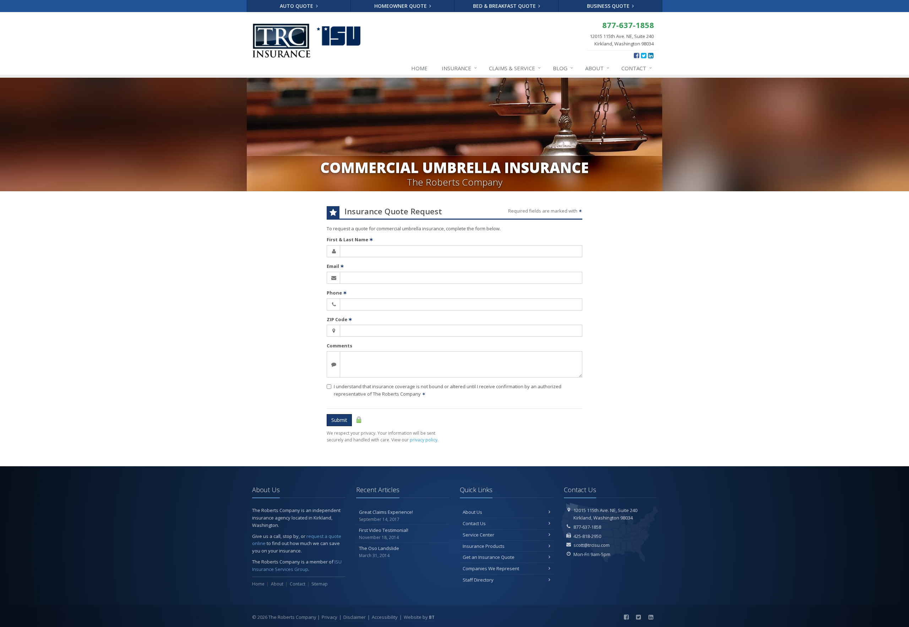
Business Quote (609, 5)
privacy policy (423, 440)
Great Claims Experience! (386, 515)
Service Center (478, 535)
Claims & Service (515, 68)
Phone (337, 293)
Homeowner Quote (401, 5)
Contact (636, 68)
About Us (472, 512)
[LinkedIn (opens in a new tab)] (650, 55)
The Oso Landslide (379, 552)
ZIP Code (339, 319)
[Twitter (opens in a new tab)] (643, 55)
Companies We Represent (491, 568)
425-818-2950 (587, 536)
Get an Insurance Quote (489, 557)
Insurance (459, 68)
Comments (339, 345)
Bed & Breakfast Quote (505, 5)
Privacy (329, 617)
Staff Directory (478, 580)
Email (335, 266)
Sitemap (319, 584)
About (597, 68)
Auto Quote (297, 5)
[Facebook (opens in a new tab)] (636, 55)
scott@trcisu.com (591, 545)
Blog (563, 68)
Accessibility (385, 617)
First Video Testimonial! (383, 533)
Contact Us (474, 523)
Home (419, 68)
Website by (419, 617)
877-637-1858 (587, 527)
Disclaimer (354, 617)
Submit (339, 420)
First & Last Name (350, 239)
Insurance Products (484, 546)
